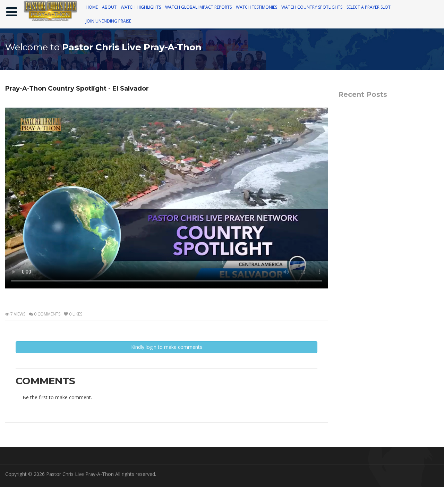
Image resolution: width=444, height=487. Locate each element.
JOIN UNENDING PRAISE (108, 21)
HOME (92, 7)
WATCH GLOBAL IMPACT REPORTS (198, 7)
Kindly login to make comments (166, 347)
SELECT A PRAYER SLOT (369, 7)
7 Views (17, 314)
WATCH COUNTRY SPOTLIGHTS (311, 7)
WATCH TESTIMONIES (256, 7)
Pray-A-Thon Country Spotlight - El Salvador (77, 88)
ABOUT (109, 7)
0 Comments (46, 314)
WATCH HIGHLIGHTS (141, 7)
